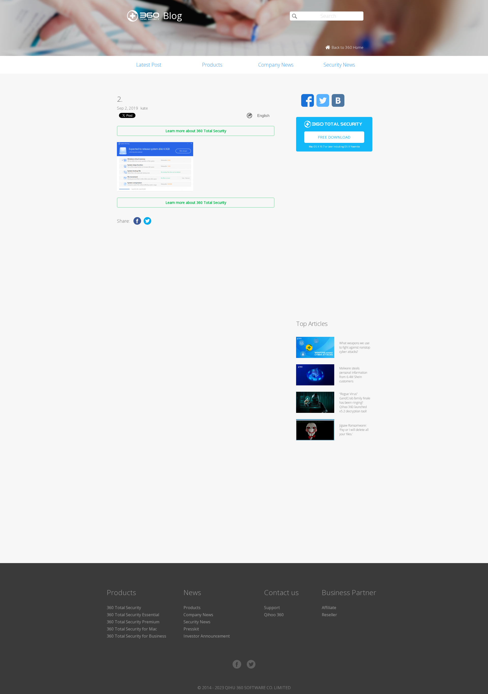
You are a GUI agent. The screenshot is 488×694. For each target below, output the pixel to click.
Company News (276, 64)
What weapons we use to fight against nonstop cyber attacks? (354, 347)
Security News (339, 64)
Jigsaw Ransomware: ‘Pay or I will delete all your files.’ (354, 429)
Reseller (329, 614)
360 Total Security (124, 607)
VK (338, 100)
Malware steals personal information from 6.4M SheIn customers (353, 374)
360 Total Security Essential (133, 614)
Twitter (322, 100)
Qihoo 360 (274, 614)
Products (212, 64)
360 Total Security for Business (136, 636)
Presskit (191, 629)
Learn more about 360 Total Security (195, 130)
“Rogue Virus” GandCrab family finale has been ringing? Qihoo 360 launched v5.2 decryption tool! (354, 402)
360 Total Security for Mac (132, 629)
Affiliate (329, 607)
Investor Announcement (207, 636)
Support (272, 607)
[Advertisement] (334, 238)
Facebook (307, 100)
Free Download (334, 137)
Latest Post (148, 64)
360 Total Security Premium (133, 622)
